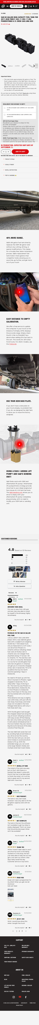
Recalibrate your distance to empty (14, 104)
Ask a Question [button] (20, 586)
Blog (5, 979)
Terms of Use (33, 1003)
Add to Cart (20, 152)
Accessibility (24, 1003)
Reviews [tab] (11, 593)
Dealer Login (26, 991)
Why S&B (6, 975)
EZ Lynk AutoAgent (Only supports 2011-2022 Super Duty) (20, 108)
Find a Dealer (26, 975)
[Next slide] (34, 66)
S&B (8, 1003)
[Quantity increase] (8, 152)
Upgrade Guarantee (28, 951)
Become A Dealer (27, 985)
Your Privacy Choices (10, 961)
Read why (26, 93)
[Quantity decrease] (3, 152)
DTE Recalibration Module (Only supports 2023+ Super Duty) (19, 115)
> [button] (25, 931)
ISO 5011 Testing (9, 991)
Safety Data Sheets (27, 957)
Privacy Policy (19, 1005)
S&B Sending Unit (16, 492)
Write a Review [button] (20, 581)
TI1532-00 (12, 344)
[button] (7, 6)
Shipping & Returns (10, 957)
